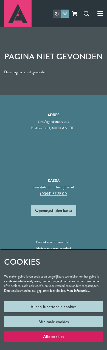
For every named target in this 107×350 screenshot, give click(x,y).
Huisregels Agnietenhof (53, 248)
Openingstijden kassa (53, 210)
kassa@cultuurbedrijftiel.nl (53, 187)
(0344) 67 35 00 (53, 193)
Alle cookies (53, 336)
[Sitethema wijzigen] (61, 14)
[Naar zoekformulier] (86, 14)
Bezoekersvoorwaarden (53, 242)
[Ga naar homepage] (18, 13)
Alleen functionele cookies (53, 307)
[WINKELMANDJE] (75, 14)
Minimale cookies (53, 322)
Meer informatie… (78, 290)
